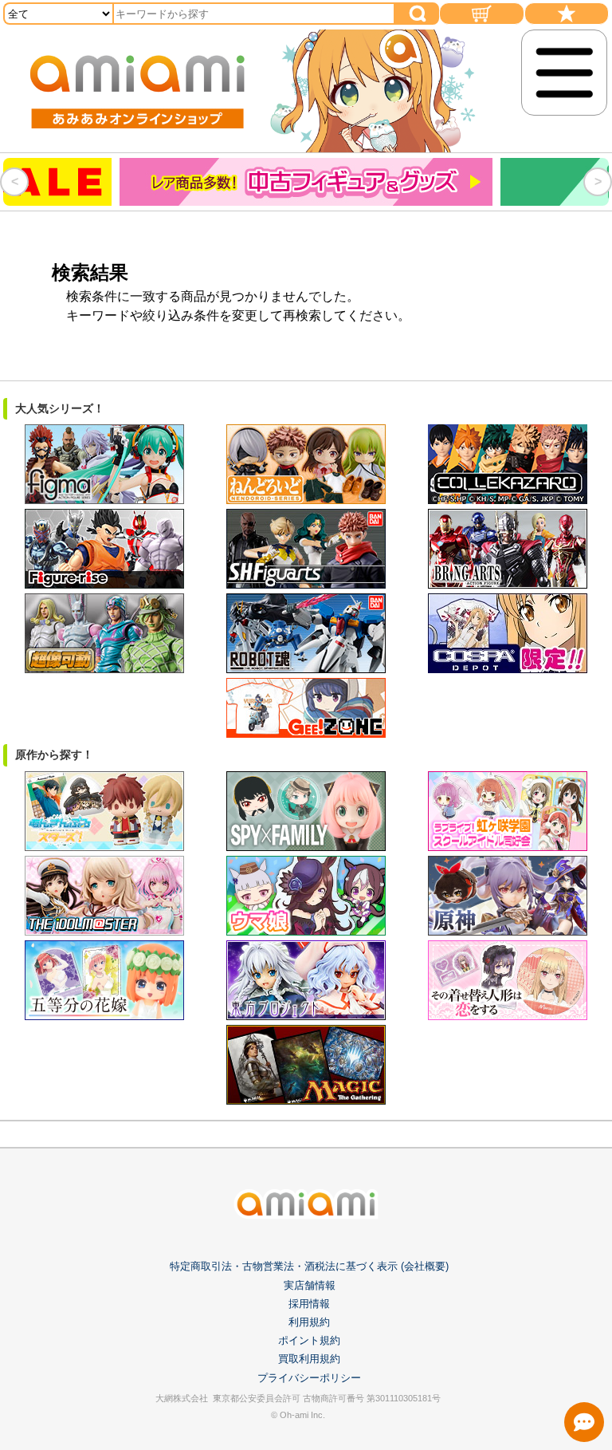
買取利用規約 (309, 1359)
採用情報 (309, 1304)
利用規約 (309, 1322)
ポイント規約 (309, 1340)
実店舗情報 (309, 1285)
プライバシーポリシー (309, 1378)
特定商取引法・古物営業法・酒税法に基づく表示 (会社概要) (309, 1266)
